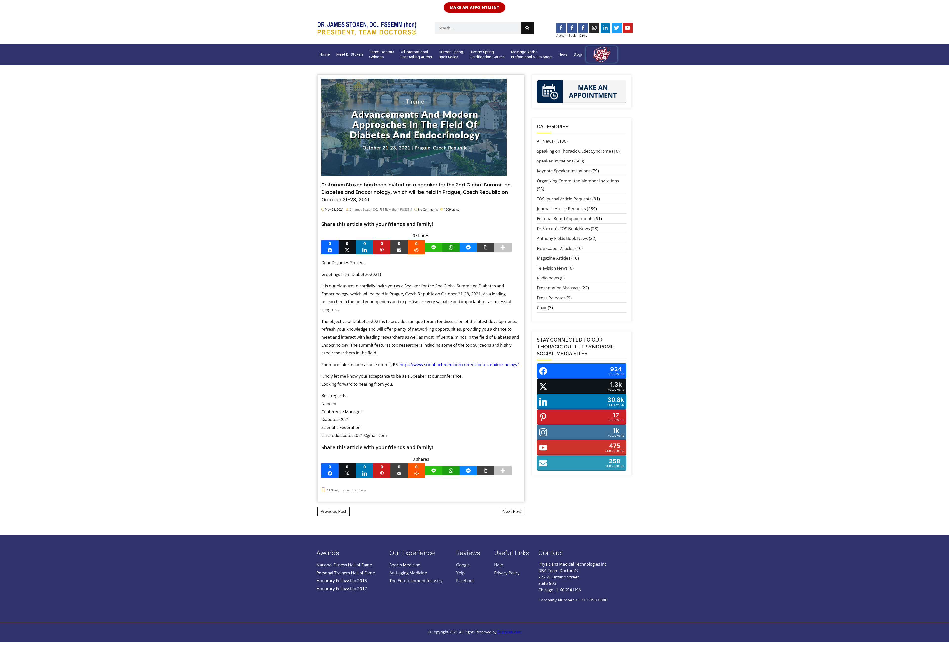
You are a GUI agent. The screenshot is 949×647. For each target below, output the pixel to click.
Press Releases (551, 297)
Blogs (578, 54)
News (563, 54)
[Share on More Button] (503, 247)
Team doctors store (601, 54)
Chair (542, 307)
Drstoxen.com (509, 631)
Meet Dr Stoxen (349, 54)
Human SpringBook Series (451, 54)
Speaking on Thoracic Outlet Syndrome (574, 151)
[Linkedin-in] (605, 28)
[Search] (527, 28)
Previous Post (333, 511)
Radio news (548, 278)
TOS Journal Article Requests (564, 199)
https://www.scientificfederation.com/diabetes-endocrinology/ (459, 364)
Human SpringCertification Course (487, 54)
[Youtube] (628, 28)
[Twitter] (617, 28)
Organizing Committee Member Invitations (578, 181)
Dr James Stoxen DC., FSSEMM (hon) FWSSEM (380, 210)
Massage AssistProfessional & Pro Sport (531, 54)
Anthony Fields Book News (562, 238)
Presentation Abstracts (559, 288)
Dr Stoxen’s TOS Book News (563, 228)
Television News (552, 268)
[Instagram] (594, 28)
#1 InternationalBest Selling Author (416, 54)
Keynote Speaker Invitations (563, 171)
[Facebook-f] (561, 28)
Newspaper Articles (555, 248)
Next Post (511, 511)
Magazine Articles (553, 258)
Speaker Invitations (353, 490)
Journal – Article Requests (561, 208)
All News (332, 490)
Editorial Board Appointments (565, 218)
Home (325, 54)
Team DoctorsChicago (381, 54)
